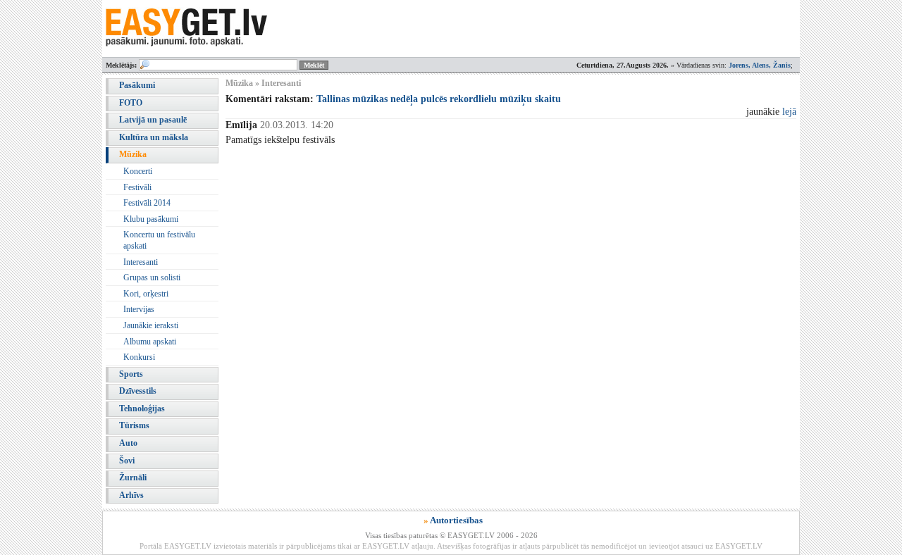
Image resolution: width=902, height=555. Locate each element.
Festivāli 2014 (147, 203)
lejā (789, 111)
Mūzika (133, 154)
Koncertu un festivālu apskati (159, 240)
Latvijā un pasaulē (153, 120)
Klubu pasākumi (150, 219)
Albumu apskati (149, 342)
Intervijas (138, 309)
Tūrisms (134, 425)
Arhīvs (131, 495)
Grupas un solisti (151, 277)
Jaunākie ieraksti (150, 325)
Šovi (127, 461)
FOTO (130, 103)
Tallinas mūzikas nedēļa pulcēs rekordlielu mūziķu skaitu (438, 99)
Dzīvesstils (137, 391)
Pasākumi (137, 85)
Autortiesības (456, 520)
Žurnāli (133, 477)
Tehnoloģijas (142, 408)
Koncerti (137, 171)
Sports (131, 374)
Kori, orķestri (145, 294)
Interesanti (140, 262)
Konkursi (139, 357)
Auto (128, 443)
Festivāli (137, 187)
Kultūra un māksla (153, 137)
